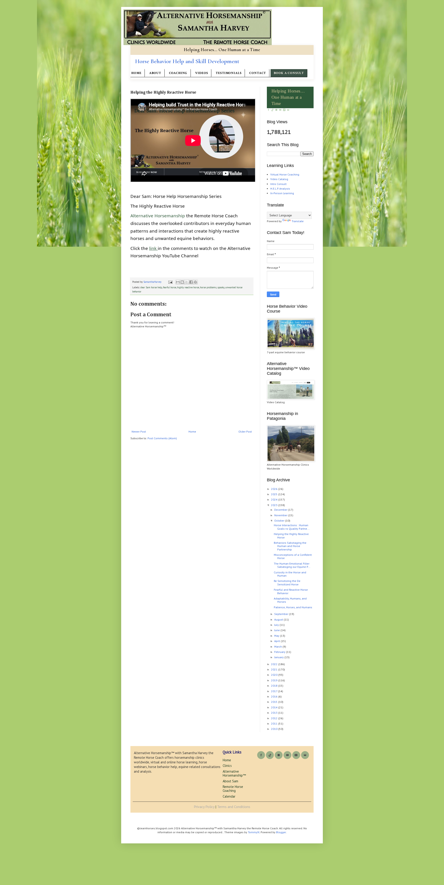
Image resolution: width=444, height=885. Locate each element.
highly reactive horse (188, 287)
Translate (298, 221)
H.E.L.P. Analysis (280, 188)
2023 (274, 505)
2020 (274, 674)
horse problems (208, 287)
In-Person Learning (282, 193)
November (281, 515)
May (277, 635)
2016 (274, 696)
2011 (274, 723)
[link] (157, 215)
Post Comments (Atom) (162, 438)
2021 (274, 669)
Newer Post (139, 431)
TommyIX (253, 832)
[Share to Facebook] (191, 282)
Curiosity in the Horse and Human (290, 574)
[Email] (288, 110)
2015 (274, 702)
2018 (274, 685)
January (279, 657)
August (279, 619)
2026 (274, 489)
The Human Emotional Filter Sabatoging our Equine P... (292, 565)
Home (136, 73)
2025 (274, 494)
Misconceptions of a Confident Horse (293, 556)
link (153, 248)
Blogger (281, 832)
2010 (274, 729)
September (281, 614)
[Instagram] (277, 110)
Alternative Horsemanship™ (234, 773)
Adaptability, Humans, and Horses (290, 600)
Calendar (229, 796)
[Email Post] (170, 281)
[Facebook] (269, 110)
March (278, 646)
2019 (274, 680)
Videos (201, 73)
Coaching (178, 73)
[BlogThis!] (182, 282)
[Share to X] (186, 282)
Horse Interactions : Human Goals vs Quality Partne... (292, 526)
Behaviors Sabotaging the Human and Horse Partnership (290, 546)
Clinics (227, 765)
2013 (274, 712)
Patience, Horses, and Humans (293, 607)
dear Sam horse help (151, 287)
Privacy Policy (204, 806)
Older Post (245, 431)
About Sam (230, 781)
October (279, 520)
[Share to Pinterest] (195, 282)
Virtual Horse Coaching (284, 174)
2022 (274, 664)
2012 (274, 718)
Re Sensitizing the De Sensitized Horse (287, 582)
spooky (220, 287)
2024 (274, 499)
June (277, 630)
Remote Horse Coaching (233, 788)
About (155, 73)
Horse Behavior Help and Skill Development (187, 61)
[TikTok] (273, 110)
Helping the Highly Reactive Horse (291, 535)
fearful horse (169, 287)
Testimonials (228, 73)
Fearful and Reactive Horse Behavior (291, 591)
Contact (257, 73)
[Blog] (285, 110)
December (281, 509)
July (277, 625)
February (280, 652)
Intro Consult (278, 184)
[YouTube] (281, 110)
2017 (274, 691)
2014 (274, 707)
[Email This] (178, 282)
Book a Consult (289, 73)
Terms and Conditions (233, 806)
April (277, 641)
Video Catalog (279, 179)
